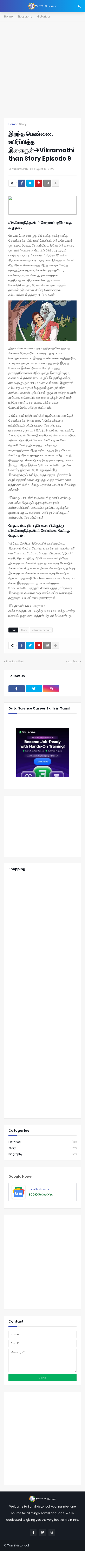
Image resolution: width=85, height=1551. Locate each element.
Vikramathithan (41, 630)
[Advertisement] (42, 69)
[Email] (47, 183)
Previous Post (15, 661)
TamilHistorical (18, 1545)
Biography (25, 16)
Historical (43, 16)
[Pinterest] (38, 183)
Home (8, 16)
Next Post (72, 661)
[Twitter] (30, 183)
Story (22, 124)
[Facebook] (21, 183)
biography (42, 1154)
